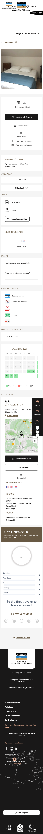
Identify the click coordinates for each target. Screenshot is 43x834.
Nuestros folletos (12, 702)
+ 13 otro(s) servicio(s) (21, 107)
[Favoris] (28, 6)
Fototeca (9, 707)
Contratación (11, 720)
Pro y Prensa (10, 711)
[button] (22, 6)
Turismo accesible (12, 715)
